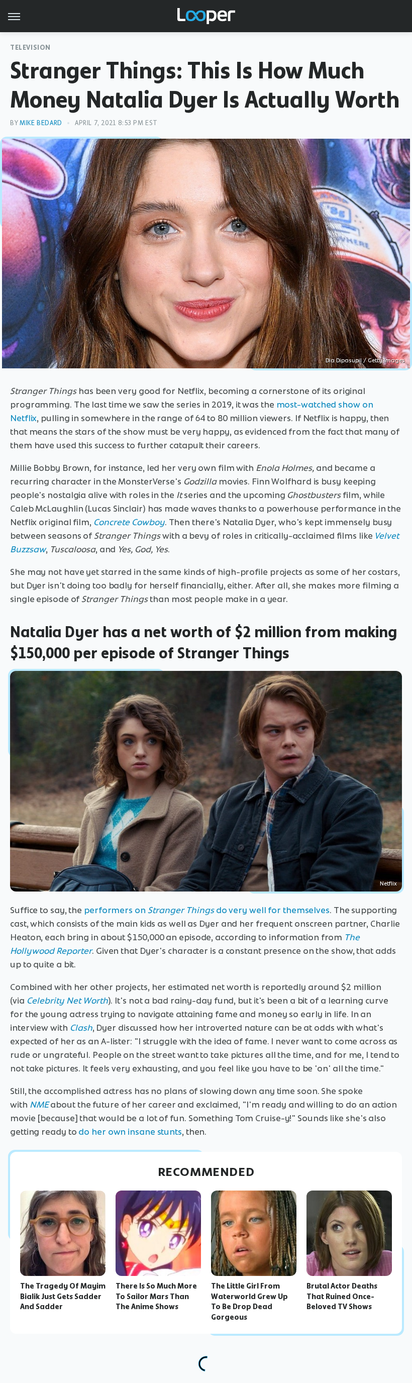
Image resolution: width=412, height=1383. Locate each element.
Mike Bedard (41, 123)
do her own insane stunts (130, 1132)
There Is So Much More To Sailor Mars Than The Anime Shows (156, 1296)
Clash (81, 1028)
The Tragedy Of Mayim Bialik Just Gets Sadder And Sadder (63, 1296)
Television (30, 47)
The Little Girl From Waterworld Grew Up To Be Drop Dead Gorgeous (249, 1301)
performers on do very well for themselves (206, 910)
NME (39, 1105)
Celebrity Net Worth (67, 1001)
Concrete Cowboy (129, 522)
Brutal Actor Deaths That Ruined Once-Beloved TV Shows (341, 1296)
